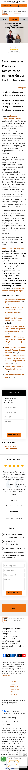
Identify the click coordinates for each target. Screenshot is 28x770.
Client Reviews (14, 459)
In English (22, 88)
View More (14, 511)
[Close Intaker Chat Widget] (26, 755)
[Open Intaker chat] (10, 769)
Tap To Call (7, 6)
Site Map (14, 692)
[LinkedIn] (12, 655)
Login (14, 608)
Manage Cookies (19, 713)
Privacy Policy (14, 686)
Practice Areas (8, 442)
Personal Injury (10, 446)
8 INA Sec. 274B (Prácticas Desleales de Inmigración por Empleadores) (15, 328)
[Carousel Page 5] (22, 505)
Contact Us (14, 19)
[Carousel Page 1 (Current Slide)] (6, 505)
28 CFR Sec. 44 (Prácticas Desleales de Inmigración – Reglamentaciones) (15, 339)
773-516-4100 (13, 636)
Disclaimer (14, 684)
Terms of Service (14, 689)
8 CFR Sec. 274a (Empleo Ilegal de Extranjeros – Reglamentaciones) (15, 309)
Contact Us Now (14, 435)
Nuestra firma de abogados (13, 248)
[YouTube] (24, 655)
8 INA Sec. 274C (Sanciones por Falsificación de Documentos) (15, 350)
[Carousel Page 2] (10, 505)
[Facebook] (4, 655)
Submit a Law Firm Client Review (14, 518)
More (23, 19)
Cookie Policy (8, 713)
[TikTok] (20, 655)
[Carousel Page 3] (14, 505)
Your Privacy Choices (13, 711)
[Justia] (16, 655)
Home (5, 19)
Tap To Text (21, 6)
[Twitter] (8, 655)
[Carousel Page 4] (18, 505)
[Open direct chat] (24, 755)
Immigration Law (11, 449)
